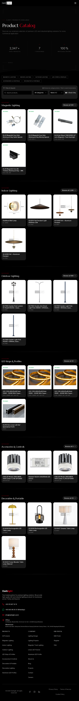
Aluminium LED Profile (35, 654)
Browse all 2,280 (68, 190)
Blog (29, 663)
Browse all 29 (69, 498)
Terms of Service (65, 689)
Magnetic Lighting (9, 77)
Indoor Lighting (25, 77)
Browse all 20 (69, 361)
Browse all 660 (68, 276)
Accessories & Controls (11, 81)
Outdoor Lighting (41, 77)
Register (56, 640)
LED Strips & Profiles (59, 77)
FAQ (55, 645)
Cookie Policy (60, 694)
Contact (30, 673)
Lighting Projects (33, 640)
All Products (6, 636)
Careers (30, 677)
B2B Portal (57, 636)
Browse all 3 (69, 446)
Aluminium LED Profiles (9, 673)
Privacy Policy (53, 689)
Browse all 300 (68, 105)
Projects (30, 668)
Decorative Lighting (8, 668)
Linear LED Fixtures (34, 650)
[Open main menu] (75, 3)
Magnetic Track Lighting (35, 645)
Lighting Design (33, 636)
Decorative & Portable (32, 81)
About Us (31, 659)
